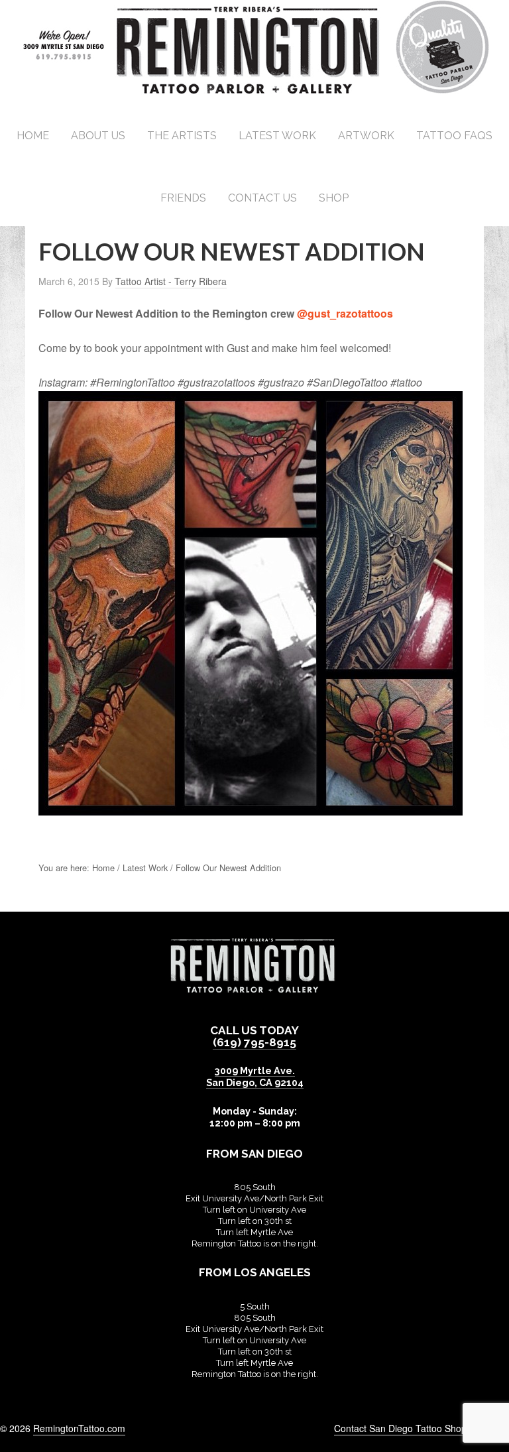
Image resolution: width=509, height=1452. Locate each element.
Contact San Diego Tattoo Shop (400, 1428)
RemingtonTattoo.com (79, 1428)
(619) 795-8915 (254, 1042)
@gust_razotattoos (345, 313)
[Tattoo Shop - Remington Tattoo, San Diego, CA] (255, 92)
